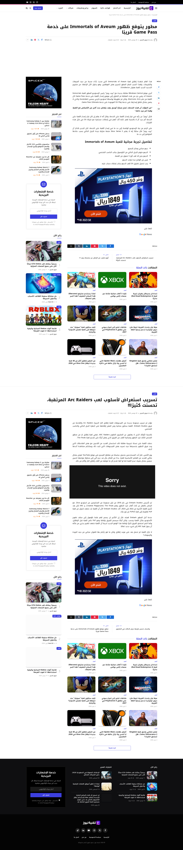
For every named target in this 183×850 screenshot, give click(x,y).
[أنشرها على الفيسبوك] (41, 40)
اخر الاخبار (117, 8)
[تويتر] (159, 92)
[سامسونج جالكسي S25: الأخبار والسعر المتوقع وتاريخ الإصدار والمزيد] (56, 147)
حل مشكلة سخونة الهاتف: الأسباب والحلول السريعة (42, 297)
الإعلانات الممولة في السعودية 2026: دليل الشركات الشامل (85, 773)
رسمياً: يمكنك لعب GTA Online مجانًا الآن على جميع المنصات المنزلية (42, 265)
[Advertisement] (91, 57)
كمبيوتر (94, 8)
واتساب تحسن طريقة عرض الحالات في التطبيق (133, 628)
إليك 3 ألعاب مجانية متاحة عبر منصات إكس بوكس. (114, 295)
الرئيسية (127, 8)
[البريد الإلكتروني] (159, 109)
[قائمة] (156, 8)
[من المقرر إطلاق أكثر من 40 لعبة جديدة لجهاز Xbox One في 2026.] (81, 347)
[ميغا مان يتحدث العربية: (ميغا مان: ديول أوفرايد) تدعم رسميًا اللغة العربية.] (143, 313)
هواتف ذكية (105, 8)
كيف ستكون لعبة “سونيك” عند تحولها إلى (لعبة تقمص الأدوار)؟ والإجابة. (81, 329)
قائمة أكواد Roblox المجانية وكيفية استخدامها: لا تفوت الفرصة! (42, 329)
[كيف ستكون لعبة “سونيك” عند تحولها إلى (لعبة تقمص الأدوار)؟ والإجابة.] (81, 313)
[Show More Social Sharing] (27, 40)
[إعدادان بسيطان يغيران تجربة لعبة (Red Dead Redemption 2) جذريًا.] (143, 280)
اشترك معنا (38, 8)
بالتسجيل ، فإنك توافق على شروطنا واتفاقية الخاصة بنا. (43, 223)
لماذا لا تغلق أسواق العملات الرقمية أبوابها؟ (86, 785)
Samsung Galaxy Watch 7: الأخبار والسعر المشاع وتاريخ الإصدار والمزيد (39, 169)
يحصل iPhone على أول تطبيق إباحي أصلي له (38, 134)
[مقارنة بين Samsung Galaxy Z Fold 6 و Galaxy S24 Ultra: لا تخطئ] (56, 124)
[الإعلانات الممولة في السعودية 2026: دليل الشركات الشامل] (106, 775)
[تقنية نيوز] (144, 8)
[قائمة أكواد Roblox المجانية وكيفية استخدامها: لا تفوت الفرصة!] (43, 316)
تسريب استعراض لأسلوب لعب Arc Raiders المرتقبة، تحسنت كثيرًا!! (134, 259)
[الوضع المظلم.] (30, 8)
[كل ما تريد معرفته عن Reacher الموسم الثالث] (56, 159)
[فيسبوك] (159, 87)
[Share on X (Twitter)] (38, 40)
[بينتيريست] (35, 40)
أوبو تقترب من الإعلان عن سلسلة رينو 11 (93, 257)
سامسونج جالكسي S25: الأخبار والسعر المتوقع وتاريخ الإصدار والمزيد (38, 146)
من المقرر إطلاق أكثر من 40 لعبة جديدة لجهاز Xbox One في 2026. (81, 362)
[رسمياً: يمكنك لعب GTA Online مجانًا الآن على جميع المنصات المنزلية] (43, 251)
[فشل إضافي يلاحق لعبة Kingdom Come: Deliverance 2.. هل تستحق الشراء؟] (143, 347)
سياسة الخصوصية (143, 2)
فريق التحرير (144, 40)
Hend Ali (50, 302)
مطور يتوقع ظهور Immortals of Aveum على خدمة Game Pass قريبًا (89, 630)
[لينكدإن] (31, 40)
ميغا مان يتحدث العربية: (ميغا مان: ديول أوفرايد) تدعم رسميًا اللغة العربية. (143, 329)
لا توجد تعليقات (112, 40)
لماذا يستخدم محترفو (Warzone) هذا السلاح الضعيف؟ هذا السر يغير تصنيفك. (82, 296)
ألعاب (154, 21)
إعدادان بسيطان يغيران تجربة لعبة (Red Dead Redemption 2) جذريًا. (144, 296)
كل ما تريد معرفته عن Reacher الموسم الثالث (37, 158)
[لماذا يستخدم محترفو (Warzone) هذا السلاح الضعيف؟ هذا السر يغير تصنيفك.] (81, 280)
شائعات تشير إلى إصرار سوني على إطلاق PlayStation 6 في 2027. (114, 329)
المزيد (60, 8)
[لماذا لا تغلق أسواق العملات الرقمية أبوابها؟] (106, 787)
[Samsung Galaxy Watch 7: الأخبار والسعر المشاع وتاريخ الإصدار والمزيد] (56, 170)
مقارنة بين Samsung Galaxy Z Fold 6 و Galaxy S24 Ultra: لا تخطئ (38, 123)
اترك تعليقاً (112, 377)
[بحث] (27, 8)
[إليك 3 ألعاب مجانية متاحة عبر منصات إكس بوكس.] (112, 280)
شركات (70, 8)
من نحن (154, 2)
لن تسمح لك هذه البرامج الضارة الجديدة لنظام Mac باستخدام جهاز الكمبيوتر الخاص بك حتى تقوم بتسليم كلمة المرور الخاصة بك (86, 798)
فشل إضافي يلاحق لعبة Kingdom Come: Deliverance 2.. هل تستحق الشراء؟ (143, 363)
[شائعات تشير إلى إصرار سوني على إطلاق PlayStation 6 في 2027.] (112, 313)
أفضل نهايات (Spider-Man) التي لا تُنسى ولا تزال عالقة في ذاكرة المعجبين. (112, 363)
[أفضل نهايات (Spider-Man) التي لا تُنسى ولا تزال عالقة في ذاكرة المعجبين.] (112, 347)
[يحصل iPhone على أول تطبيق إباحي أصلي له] (56, 136)
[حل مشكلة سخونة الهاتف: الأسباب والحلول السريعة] (43, 283)
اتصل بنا (133, 2)
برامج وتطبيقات (82, 8)
